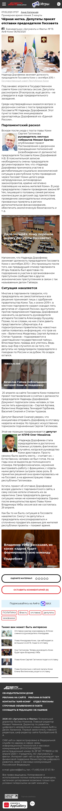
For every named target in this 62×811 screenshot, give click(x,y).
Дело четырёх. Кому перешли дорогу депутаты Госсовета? (28, 236)
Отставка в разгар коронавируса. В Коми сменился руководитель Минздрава (33, 632)
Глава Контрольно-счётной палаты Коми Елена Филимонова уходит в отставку (33, 670)
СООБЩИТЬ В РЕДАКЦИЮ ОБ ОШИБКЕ (24, 710)
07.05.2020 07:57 (10, 12)
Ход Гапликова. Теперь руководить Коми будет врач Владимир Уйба (33, 651)
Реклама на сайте (14, 697)
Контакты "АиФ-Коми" (16, 701)
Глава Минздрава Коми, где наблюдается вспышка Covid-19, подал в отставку (33, 641)
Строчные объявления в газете (22, 705)
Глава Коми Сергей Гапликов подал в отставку (36, 659)
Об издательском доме (17, 693)
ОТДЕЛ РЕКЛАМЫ (43, 701)
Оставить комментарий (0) (31, 589)
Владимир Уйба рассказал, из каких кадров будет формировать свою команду (28, 548)
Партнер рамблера (28, 796)
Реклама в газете (39, 697)
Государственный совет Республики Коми (25, 80)
